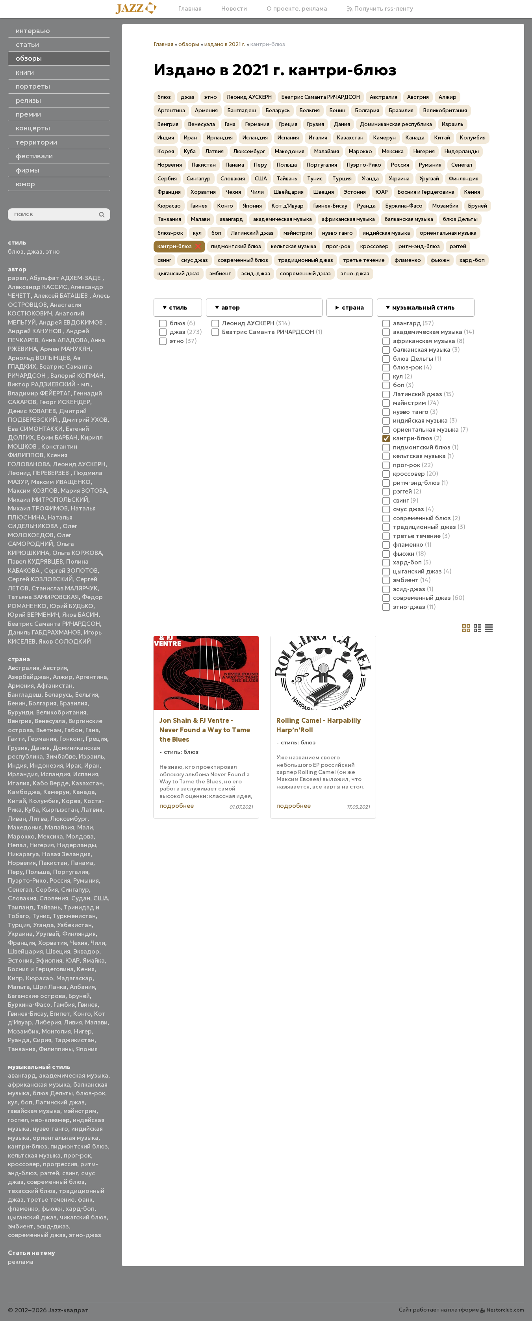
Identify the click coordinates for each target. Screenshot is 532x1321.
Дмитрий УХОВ (85, 419)
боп (26, 1102)
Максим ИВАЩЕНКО (61, 482)
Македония (25, 827)
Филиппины (56, 1049)
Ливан (17, 818)
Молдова (80, 836)
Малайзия (59, 827)
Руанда (19, 1040)
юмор (25, 184)
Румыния (86, 880)
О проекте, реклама (297, 8)
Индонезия (46, 765)
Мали (85, 827)
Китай (17, 801)
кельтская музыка (34, 1155)
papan (17, 278)
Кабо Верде (51, 783)
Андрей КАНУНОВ (35, 331)
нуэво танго (50, 1128)
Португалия (70, 872)
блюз (16, 251)
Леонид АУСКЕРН (79, 464)
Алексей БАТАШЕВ (61, 295)
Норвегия (22, 862)
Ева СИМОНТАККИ (35, 428)
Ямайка (94, 960)
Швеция (58, 951)
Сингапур (75, 889)
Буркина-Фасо (29, 1004)
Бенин (17, 703)
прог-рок (77, 1155)
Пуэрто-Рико (27, 880)
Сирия (42, 1040)
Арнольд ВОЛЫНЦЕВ (39, 358)
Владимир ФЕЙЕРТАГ (39, 393)
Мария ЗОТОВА (84, 490)
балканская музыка (409, 219)
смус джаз (194, 260)
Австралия (23, 668)
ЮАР (72, 960)
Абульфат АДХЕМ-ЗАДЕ (66, 278)
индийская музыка (386, 233)
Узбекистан (74, 925)
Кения (86, 969)
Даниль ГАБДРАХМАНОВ (44, 632)
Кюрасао (39, 978)
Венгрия (20, 721)
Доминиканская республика (396, 124)
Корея (71, 801)
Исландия (55, 774)
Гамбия (64, 1004)
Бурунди (20, 712)
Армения (21, 685)
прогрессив (60, 1164)
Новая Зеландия (66, 854)
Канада (83, 792)
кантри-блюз (27, 1146)
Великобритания (61, 712)
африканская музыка (39, 1084)
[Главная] (139, 8)
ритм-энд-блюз (419, 246)
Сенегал (20, 889)
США (100, 898)
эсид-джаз (53, 1226)
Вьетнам (48, 730)
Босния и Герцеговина (41, 969)
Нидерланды (76, 845)
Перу (15, 872)
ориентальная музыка (65, 1137)
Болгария (42, 703)
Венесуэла (50, 721)
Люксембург (68, 818)
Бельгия (86, 694)
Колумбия (44, 801)
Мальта (19, 987)
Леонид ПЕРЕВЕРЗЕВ (39, 473)
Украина (20, 933)
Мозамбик (23, 1031)
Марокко (21, 836)
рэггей (49, 1173)
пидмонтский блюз (79, 1146)
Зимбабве (61, 756)
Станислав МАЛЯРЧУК (65, 588)
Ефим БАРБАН (57, 437)
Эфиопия (49, 960)
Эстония (20, 960)
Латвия (91, 809)
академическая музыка (73, 1075)
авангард (22, 1075)
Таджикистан (74, 1040)
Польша (38, 872)
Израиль (91, 756)
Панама (81, 862)
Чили (98, 942)
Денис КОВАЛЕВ (32, 411)
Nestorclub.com (505, 1310)
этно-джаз (85, 1235)
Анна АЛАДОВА (64, 340)
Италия (19, 783)
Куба (32, 809)
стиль (178, 307)
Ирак (73, 765)
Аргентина (91, 677)
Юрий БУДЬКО (71, 606)
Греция (96, 738)
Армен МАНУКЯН (65, 349)
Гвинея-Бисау (27, 1013)
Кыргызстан (60, 809)
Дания (40, 747)
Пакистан (53, 862)
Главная (190, 8)
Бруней (79, 996)
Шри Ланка (50, 987)
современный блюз (56, 1182)
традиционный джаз (305, 260)
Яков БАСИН (80, 614)
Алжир (62, 677)
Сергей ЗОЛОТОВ (71, 570)
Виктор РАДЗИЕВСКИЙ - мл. (49, 384)
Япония (87, 1049)
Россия (60, 880)
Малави (96, 1022)
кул (13, 1102)
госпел (18, 1120)
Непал (17, 845)
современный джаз (37, 1235)
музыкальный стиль (423, 307)
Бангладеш (24, 694)
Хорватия (52, 942)
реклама (20, 1261)
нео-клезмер (50, 1120)
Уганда (43, 925)
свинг (70, 1173)
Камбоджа (24, 792)
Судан (80, 898)
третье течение (50, 1199)
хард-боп (80, 1208)
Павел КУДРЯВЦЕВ (35, 561)
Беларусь (58, 694)
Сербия (46, 889)
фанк (85, 1199)
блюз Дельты (53, 1093)
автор (230, 307)
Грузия (18, 747)
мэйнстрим (79, 1111)
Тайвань (49, 907)
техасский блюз (32, 1191)
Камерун (56, 792)
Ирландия (23, 774)
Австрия (55, 668)
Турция (19, 925)
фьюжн (52, 1208)
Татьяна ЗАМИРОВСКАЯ (43, 597)
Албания (82, 987)
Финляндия (79, 933)
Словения (53, 898)
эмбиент (20, 1226)
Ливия (73, 1022)
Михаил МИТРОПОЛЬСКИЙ (48, 499)
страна (353, 307)
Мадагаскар (74, 978)
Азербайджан (29, 677)
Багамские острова (36, 996)
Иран (92, 765)
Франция (21, 942)
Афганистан (54, 685)
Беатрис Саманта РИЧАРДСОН (54, 623)
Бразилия (73, 703)
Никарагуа (23, 854)
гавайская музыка (34, 1111)
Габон (73, 730)
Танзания (21, 1049)
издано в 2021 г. (224, 44)
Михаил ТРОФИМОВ (38, 508)
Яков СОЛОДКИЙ (65, 641)
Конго (82, 1013)
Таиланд (20, 907)
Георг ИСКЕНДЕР (64, 402)
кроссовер (24, 1164)
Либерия (48, 1022)
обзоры (188, 44)
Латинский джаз (60, 1102)
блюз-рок (90, 1093)
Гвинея (88, 1004)
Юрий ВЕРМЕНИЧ (33, 614)
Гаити (16, 738)
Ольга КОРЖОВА (77, 553)
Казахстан (87, 783)
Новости (234, 8)
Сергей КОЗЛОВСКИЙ (40, 579)
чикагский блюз (83, 1217)
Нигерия (42, 845)
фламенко (23, 1208)
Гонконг (71, 738)
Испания (85, 774)
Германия (42, 738)
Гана (92, 730)
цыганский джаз (32, 1217)
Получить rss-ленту (383, 8)
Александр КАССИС (37, 287)
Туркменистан (74, 916)
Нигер (83, 1031)
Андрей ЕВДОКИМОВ (71, 322)
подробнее (176, 805)
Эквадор (86, 951)
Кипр (15, 978)
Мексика (50, 836)
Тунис (41, 916)
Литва (38, 818)
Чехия (78, 942)
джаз (35, 251)
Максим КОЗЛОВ (32, 490)
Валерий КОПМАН (77, 375)
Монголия (56, 1031)
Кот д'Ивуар (288, 205)
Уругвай (47, 933)
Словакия (22, 898)
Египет (60, 1013)
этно (53, 251)
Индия (17, 765)
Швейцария (25, 951)
